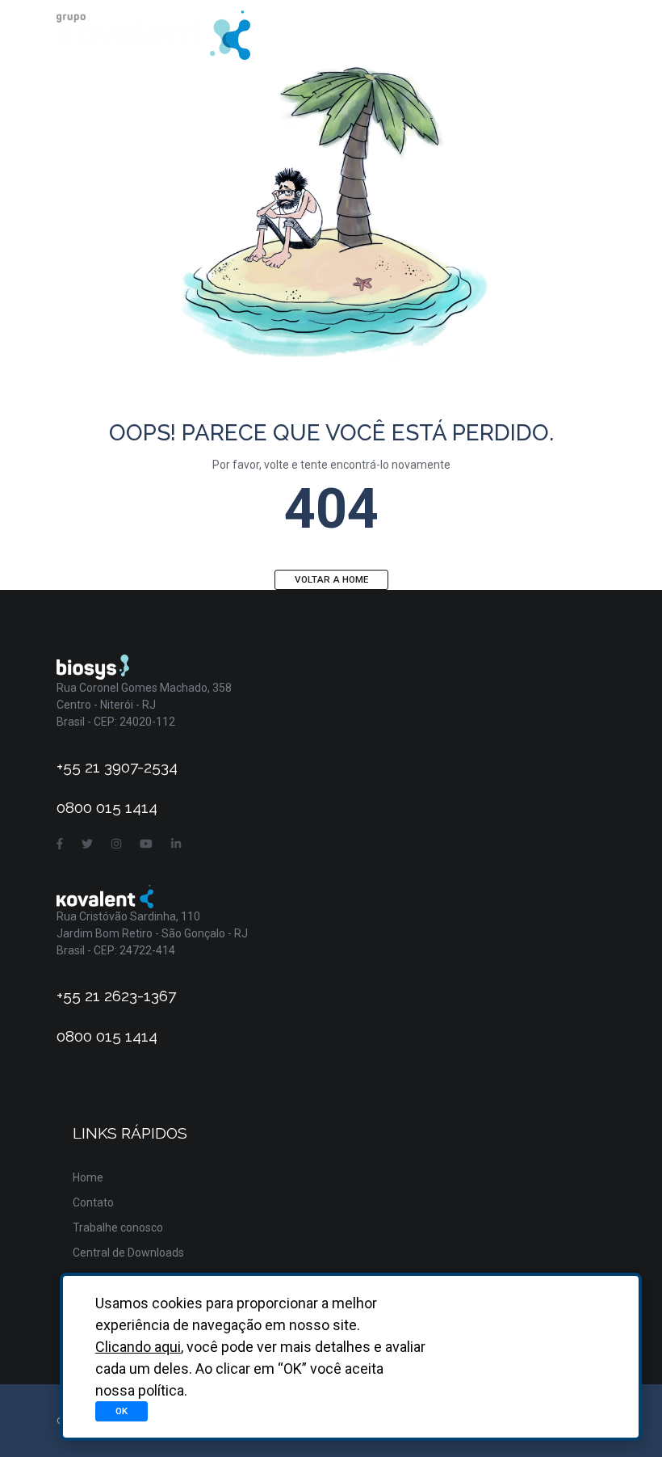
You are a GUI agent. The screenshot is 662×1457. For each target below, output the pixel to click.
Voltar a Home (331, 579)
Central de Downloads (128, 1252)
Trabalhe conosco (118, 1227)
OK (121, 1411)
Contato (93, 1202)
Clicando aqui (138, 1346)
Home (88, 1177)
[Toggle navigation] (583, 35)
